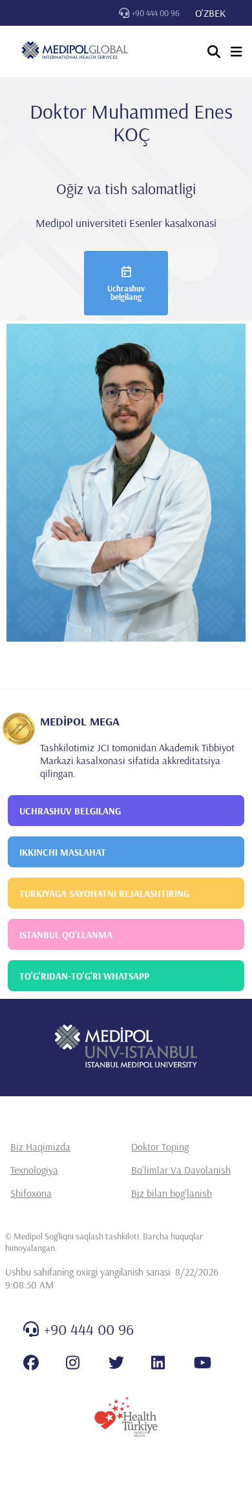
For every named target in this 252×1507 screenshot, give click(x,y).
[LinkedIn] (158, 1362)
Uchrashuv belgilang (126, 292)
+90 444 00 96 (156, 13)
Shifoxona (31, 1193)
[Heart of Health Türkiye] (126, 1416)
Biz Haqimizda (40, 1146)
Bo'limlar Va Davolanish (181, 1169)
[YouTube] (202, 1362)
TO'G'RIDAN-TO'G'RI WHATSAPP (84, 976)
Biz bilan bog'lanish (171, 1193)
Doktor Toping (160, 1146)
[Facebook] (31, 1362)
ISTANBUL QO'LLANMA (65, 935)
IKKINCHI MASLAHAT (62, 852)
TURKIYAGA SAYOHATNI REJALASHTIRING (104, 893)
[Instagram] (72, 1362)
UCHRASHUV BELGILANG (70, 811)
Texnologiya (34, 1169)
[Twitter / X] (116, 1362)
